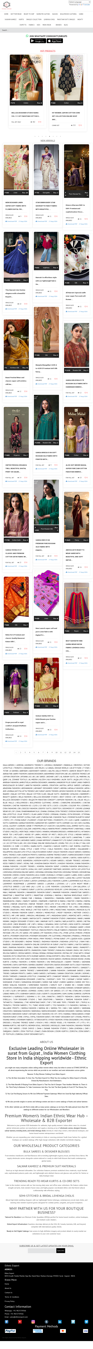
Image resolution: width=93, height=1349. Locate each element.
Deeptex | (57, 808)
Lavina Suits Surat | (21, 881)
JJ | (5, 843)
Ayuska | (49, 765)
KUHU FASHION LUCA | (30, 875)
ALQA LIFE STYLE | (82, 779)
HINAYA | (46, 831)
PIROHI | (80, 933)
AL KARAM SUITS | (68, 776)
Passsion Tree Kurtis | (79, 930)
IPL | (16, 837)
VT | (79, 1022)
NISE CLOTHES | (62, 924)
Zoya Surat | (84, 1031)
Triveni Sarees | (20, 1005)
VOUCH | (40, 1022)
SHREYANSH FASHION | (39, 985)
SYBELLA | (8, 999)
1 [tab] (35, 136)
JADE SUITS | (67, 837)
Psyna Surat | (60, 938)
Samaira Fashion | (12, 967)
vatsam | (33, 1014)
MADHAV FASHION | (18, 892)
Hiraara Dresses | (58, 831)
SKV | (8, 990)
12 (65, 752)
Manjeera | (50, 898)
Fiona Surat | (21, 820)
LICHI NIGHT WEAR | (80, 883)
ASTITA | (18, 791)
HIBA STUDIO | (36, 831)
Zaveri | (17, 1031)
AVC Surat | (41, 791)
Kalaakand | (84, 849)
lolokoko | (67, 886)
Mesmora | (85, 907)
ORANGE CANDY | (77, 927)
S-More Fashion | (38, 962)
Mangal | (40, 898)
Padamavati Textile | (29, 930)
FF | (13, 820)
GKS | (80, 823)
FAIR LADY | (36, 817)
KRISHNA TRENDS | (71, 872)
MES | (77, 907)
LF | (68, 883)
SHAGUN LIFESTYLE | (28, 976)
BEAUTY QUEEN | (11, 797)
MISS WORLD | (27, 909)
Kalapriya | (8, 852)
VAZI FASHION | (44, 1014)
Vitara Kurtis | (42, 1019)
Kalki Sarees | (76, 852)
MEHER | (54, 907)
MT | (49, 915)
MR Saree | (21, 915)
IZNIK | (58, 837)
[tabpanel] (27, 94)
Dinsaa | (52, 811)
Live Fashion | (53, 886)
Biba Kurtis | (84, 797)
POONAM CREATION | (20, 935)
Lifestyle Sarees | (12, 886)
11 (61, 752)
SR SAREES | (56, 990)
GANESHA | (14, 823)
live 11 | (41, 886)
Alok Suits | (68, 779)
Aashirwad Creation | (54, 773)
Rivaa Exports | (54, 956)
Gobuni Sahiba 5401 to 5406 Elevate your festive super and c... (45, 719)
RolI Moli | (67, 956)
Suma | (71, 993)
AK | (35, 776)
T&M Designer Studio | (25, 999)
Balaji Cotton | (19, 794)
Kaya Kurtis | (84, 857)
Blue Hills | (84, 800)
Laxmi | (65, 881)
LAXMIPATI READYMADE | (15, 883)
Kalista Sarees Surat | (43, 852)
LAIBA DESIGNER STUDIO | (54, 878)
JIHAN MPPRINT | (44, 840)
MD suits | (72, 904)
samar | (25, 967)
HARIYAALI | (80, 828)
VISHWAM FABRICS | (26, 1019)
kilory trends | (28, 866)
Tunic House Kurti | (43, 1005)
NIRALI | (41, 924)
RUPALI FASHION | (20, 962)
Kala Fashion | (56, 849)
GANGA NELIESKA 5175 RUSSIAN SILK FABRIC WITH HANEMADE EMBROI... (76, 383)
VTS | (84, 1022)
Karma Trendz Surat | (57, 854)
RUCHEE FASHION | (40, 959)
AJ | (31, 776)
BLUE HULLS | (9, 802)
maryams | (44, 901)
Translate (86, 4)
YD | (6, 1028)
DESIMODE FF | (69, 808)
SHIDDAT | (52, 979)
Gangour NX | (41, 823)
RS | (19, 959)
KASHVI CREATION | (37, 857)
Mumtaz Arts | (76, 915)
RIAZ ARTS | (79, 953)
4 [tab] (46, 136)
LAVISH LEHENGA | (39, 881)
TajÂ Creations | (46, 999)
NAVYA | (58, 921)
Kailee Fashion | (11, 849)
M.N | (82, 889)
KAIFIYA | (86, 846)
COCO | (56, 805)
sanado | (51, 967)
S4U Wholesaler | (56, 962)
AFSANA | (25, 776)
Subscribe (60, 1251)
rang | (30, 947)
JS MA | (77, 843)
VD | (53, 1014)
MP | (14, 915)
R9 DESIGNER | (19, 941)
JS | (71, 843)
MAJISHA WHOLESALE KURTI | (77, 895)
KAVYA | (74, 857)
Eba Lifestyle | (10, 814)
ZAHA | (40, 1028)
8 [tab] (60, 136)
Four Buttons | (46, 820)
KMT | (41, 869)
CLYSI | (36, 805)
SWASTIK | (52, 996)
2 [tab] (38, 136)
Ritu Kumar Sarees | (37, 956)
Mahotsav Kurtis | (24, 895)
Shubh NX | (71, 985)
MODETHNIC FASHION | (66, 909)
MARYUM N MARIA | (58, 901)
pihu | (56, 933)
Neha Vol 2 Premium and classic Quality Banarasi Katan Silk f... (15, 638)
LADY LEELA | (25, 878)
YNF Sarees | (15, 1028)
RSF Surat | (26, 959)
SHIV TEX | (62, 979)
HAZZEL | (15, 831)
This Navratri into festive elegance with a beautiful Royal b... (15, 293)
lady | (16, 878)
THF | (49, 1002)
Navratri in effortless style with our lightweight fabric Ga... (46, 281)
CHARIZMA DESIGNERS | (72, 802)
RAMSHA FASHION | (18, 947)
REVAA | (36, 953)
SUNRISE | (78, 993)
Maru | (19, 901)
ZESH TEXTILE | (28, 1031)
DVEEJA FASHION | (77, 811)
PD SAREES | (35, 933)
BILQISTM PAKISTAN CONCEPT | (43, 800)
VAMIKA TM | (57, 1008)
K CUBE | (17, 846)
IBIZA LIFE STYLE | (66, 834)
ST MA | (69, 990)
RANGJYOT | (85, 947)
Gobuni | (22, 826)
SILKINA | (62, 988)
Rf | (72, 953)
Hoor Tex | (8, 834)
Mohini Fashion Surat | (24, 912)
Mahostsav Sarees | (80, 892)
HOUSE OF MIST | (50, 834)
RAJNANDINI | (18, 944)
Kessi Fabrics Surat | (13, 863)
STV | (18, 993)
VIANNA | (67, 1014)
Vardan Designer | (67, 1011)
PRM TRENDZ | (47, 938)
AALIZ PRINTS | (63, 771)
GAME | (77, 820)
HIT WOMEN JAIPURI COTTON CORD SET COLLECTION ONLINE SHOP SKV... (25, 116)
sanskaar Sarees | (76, 970)
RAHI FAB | (85, 941)
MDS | (81, 904)
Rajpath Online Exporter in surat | (42, 944)
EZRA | (28, 817)
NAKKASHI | (72, 918)
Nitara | (33, 927)
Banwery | (85, 794)
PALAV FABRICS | (61, 930)
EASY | (87, 811)
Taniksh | (60, 999)
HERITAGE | (24, 831)
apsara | (86, 785)
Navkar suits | (48, 921)
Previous (5, 94)
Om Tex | (65, 927)
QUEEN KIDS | (77, 938)
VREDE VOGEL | (57, 1022)
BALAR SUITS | (54, 794)
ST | (64, 990)
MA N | (87, 889)
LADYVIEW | (36, 878)
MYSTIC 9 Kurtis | (11, 918)
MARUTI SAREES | (31, 901)
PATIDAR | (7, 933)
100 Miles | (40, 768)
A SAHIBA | (15, 771)
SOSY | (48, 990)
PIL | (61, 933)
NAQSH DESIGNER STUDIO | (23, 921)
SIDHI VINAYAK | (51, 988)
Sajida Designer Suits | (65, 964)
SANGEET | (85, 967)
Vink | (21, 1017)
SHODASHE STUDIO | (12, 982)
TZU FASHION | (59, 1005)
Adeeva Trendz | (80, 773)
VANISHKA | (36, 1011)
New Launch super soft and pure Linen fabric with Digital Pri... (46, 631)
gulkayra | (61, 826)
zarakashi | (29, 768)
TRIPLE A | (85, 1002)
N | (21, 918)
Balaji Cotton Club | (37, 794)
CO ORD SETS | (46, 805)
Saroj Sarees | (40, 973)
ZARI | (87, 1028)
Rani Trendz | (49, 950)
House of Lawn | (33, 834)
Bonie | (57, 802)
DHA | (19, 811)
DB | (20, 808)
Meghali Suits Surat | (23, 907)
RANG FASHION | (41, 947)
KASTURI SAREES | (54, 857)
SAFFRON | (23, 964)
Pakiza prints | (47, 930)
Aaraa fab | (8, 773)
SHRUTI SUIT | (57, 985)
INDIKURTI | (8, 837)
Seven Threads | (11, 976)
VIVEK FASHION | (56, 1019)
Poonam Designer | (39, 935)
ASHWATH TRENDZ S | (35, 765)
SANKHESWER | (43, 970)
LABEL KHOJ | (78, 875)
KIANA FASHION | (82, 863)
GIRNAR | (67, 823)
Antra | (64, 785)
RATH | (87, 950)
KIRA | (32, 869)
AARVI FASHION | (21, 773)
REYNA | (66, 953)
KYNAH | (60, 875)
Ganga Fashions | (27, 823)
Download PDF (12, 221)
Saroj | (30, 973)
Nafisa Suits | (36, 918)
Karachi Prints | (30, 854)
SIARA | (26, 988)
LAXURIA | (51, 883)
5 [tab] (49, 136)
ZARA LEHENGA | (77, 1028)
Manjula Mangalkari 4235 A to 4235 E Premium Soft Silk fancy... (46, 368)
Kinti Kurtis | (22, 869)
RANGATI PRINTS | (57, 947)
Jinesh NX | (79, 840)
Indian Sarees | (82, 834)
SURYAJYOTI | (21, 996)
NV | (53, 927)
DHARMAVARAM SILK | (31, 811)
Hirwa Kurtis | (74, 831)
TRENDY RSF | (74, 1002)
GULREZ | (20, 828)
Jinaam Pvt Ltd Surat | (63, 840)
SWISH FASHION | (82, 996)
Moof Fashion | (65, 912)
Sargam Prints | (19, 973)
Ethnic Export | (17, 817)
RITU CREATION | (19, 956)
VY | (88, 1022)
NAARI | (26, 918)
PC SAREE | (25, 933)
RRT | (14, 959)
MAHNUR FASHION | (62, 892)
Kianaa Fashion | (11, 866)
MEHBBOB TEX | (42, 907)
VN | (82, 1019)
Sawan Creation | (66, 973)
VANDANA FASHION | (22, 1011)
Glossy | (14, 826)
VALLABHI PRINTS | (12, 1008)
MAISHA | (59, 895)
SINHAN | (70, 988)
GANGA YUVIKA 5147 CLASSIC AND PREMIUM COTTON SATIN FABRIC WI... (16, 553)
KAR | (19, 854)
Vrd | (47, 1022)
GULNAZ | (11, 828)
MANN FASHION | (82, 898)
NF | (30, 924)
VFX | (61, 1014)
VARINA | (79, 1011)
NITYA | (40, 927)
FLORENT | (33, 820)
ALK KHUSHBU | (54, 779)
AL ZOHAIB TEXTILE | (19, 779)
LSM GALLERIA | (80, 886)
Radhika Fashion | (51, 941)
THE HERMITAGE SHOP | (36, 1002)
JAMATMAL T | (79, 837)
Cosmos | (86, 805)
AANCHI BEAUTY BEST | (80, 771)
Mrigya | (31, 915)
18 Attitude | (76, 768)
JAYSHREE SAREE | (29, 840)
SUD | (39, 993)
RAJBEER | (7, 944)
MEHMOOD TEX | (66, 907)
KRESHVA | (8, 872)
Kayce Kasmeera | (25, 860)
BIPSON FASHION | (65, 800)
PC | (18, 933)
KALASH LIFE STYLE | (23, 852)
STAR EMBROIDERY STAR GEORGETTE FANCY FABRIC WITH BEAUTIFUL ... (46, 206)
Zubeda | (19, 1034)
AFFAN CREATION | (12, 776)
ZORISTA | (74, 1031)
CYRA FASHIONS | (10, 808)
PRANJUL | (77, 935)
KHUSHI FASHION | (66, 863)
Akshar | (51, 776)
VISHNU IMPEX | (10, 1019)
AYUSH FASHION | (67, 791)
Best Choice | (67, 797)
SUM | (65, 993)
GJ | (72, 823)
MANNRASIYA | (9, 901)
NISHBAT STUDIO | (21, 927)
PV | (69, 938)
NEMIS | (80, 921)
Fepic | (7, 820)
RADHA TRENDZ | (34, 941)
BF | (76, 797)
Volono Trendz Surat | (24, 1022)
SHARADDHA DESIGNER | (26, 979)
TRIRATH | (18, 768)
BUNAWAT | (59, 765)
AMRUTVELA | (26, 782)
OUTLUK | (15, 930)
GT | (46, 826)
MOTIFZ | (7, 915)
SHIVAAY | (72, 979)
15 (79, 752)
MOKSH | (40, 912)
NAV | (38, 921)
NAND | (81, 918)
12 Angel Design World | (58, 768)
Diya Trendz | (62, 811)
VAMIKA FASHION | (30, 1008)
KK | (37, 869)
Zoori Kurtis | (62, 1031)
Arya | (87, 788)
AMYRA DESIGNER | (40, 782)
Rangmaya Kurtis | (23, 950)
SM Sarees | (23, 990)
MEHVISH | (79, 765)
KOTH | (75, 869)
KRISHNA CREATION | (54, 872)
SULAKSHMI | (56, 993)
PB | (14, 933)
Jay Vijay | (16, 840)
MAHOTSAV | (9, 895)
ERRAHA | (55, 814)
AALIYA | (52, 771)
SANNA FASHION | (58, 970)
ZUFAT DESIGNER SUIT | (34, 1034)
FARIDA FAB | (48, 817)
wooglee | (56, 1025)
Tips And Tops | (60, 1002)
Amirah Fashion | (11, 782)
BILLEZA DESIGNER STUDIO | (16, 800)
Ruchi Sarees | (56, 959)
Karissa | (43, 854)
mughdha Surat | (60, 915)
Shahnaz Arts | (45, 976)
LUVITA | (40, 889)
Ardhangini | (27, 788)
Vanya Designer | (49, 1011)
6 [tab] (53, 136)
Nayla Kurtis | (69, 921)
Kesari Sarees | (58, 860)
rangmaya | (8, 950)
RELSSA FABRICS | (11, 953)
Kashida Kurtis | (12, 857)
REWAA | (43, 953)
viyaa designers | (72, 1019)
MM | (52, 909)
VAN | (66, 1008)
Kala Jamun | (9, 765)
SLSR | (14, 990)
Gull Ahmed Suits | (76, 826)
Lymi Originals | (72, 889)
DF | (14, 811)
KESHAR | (86, 860)
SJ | (4, 990)
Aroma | (64, 788)
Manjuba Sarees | (65, 898)
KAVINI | (66, 857)
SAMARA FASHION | (38, 967)
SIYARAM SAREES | (82, 988)
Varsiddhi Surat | (20, 1014)
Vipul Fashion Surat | (41, 1017)
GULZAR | (28, 828)
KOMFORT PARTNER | (53, 869)
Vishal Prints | (83, 1017)
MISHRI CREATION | (12, 909)
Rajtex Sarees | (82, 944)
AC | (70, 773)
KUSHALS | (51, 875)
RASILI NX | (79, 950)
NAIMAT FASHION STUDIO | (55, 918)
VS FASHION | (70, 1022)
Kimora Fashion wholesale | (75, 866)
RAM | (6, 947)
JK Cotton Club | (15, 843)
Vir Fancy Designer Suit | (64, 1017)
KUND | (43, 875)
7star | (6, 771)
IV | (53, 837)
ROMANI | (76, 956)
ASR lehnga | (9, 791)
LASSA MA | (71, 878)
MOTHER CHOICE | (82, 912)
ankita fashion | (34, 785)
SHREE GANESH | (67, 982)
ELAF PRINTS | (24, 814)
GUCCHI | (52, 826)
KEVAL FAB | (29, 863)
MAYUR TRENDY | (37, 904)
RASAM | (70, 950)
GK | (76, 823)
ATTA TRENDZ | (29, 791)
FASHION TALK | (61, 817)
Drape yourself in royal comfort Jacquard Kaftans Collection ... (15, 725)
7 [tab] (57, 136)
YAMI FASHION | (68, 1025)
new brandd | (21, 924)
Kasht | (24, 857)
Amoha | (21, 765)
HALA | (45, 828)
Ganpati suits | (55, 823)
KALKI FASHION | (61, 852)
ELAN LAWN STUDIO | (41, 814)
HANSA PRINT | (68, 828)
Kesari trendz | (74, 860)
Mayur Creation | (20, 904)
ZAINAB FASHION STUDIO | (56, 1028)
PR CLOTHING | (56, 935)
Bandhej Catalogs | (70, 794)
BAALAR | (86, 791)
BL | (76, 800)
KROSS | (16, 875)
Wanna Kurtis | (10, 1025)
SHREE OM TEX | (82, 982)
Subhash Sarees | (29, 993)
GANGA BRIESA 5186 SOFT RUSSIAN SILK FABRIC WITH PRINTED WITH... (46, 456)
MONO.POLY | (51, 912)
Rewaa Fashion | (55, 953)
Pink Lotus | (70, 933)
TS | (31, 1005)
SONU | (41, 990)
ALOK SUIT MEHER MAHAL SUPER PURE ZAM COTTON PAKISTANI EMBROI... (76, 468)
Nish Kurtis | (75, 924)
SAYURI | (79, 973)
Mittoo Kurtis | (42, 909)
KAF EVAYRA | (76, 846)
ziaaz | (38, 1031)
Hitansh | (85, 831)
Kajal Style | (27, 849)
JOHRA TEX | (64, 843)
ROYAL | (84, 956)
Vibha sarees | (78, 1014)
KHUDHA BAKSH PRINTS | (46, 863)
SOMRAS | (33, 990)
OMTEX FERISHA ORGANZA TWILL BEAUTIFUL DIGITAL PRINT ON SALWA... (16, 468)
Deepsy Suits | (46, 808)
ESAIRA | (64, 814)
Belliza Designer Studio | (47, 797)
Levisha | (61, 883)
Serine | (86, 973)
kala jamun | (71, 849)
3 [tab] (42, 136)
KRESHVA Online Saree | (24, 872)
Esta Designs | (75, 814)
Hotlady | (19, 834)
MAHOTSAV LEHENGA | (44, 895)
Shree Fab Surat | (51, 982)
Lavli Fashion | (54, 881)
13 (70, 752)
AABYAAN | (24, 771)
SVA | (44, 996)
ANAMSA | (52, 782)
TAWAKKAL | (19, 1002)
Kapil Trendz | (10, 854)
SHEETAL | (42, 979)
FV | (67, 820)
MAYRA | (80, 901)
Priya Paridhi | (21, 938)
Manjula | (69, 765)
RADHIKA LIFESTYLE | (70, 941)
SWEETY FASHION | (66, 996)
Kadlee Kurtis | (62, 846)
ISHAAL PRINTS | (43, 837)
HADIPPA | (37, 828)
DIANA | (44, 811)
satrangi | (52, 973)
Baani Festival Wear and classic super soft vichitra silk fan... (15, 381)
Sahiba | (32, 964)
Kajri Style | (41, 849)
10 (56, 752)
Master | (71, 901)
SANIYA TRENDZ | (28, 970)
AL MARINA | (82, 776)
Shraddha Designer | (32, 982)
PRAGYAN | (67, 935)
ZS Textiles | (9, 1034)
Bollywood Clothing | (41, 802)
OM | (58, 927)
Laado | (68, 875)
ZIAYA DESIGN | (48, 1031)
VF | (56, 1014)
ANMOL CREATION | (51, 785)
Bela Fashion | (26, 797)
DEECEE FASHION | (30, 808)
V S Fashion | (73, 1005)
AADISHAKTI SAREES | (38, 771)
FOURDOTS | (59, 820)
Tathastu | (8, 1002)
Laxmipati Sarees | (36, 883)
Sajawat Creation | (45, 964)
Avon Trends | (53, 791)
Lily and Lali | (29, 886)
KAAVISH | (49, 846)
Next (90, 94)
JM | (26, 843)
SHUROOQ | (18, 988)
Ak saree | (42, 776)
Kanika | (86, 852)
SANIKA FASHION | (11, 970)
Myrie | (86, 915)
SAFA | (16, 964)
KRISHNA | (40, 872)
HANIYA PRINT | (55, 828)
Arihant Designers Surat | (47, 788)
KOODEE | (67, 869)
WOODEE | (46, 1025)
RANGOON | (37, 950)
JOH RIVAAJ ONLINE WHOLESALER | (43, 843)
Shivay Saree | (83, 979)
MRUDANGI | (41, 915)
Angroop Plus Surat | (67, 782)
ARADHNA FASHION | (12, 788)
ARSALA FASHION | (76, 788)
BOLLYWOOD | (23, 802)
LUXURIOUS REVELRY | (54, 889)
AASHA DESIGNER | (36, 773)
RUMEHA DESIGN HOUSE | (74, 959)
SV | (40, 996)
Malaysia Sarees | (12, 898)
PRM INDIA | (34, 938)
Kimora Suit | (9, 869)
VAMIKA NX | (45, 1008)
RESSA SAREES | (25, 953)
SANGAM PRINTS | (72, 967)
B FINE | (78, 791)
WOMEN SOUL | (35, 1025)
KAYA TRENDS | (10, 860)
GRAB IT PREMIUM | (35, 826)
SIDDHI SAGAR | (37, 988)
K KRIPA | (26, 846)
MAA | (6, 892)
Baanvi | (7, 794)
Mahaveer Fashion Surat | (40, 892)
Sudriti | (46, 993)
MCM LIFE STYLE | (53, 904)
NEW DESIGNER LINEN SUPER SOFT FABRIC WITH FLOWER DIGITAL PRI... (15, 206)
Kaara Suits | (37, 846)
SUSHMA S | (32, 996)
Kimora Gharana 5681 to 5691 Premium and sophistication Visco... (75, 208)
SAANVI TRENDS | (73, 962)
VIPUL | (27, 1017)
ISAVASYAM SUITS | (27, 837)
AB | (67, 773)
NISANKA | (50, 924)
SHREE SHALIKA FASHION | (16, 985)
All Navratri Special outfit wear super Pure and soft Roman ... (76, 296)
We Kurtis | (23, 1025)
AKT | (57, 776)
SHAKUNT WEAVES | (62, 976)
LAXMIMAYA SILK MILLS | (79, 881)
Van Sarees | (75, 1008)
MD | (64, 904)
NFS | (35, 924)
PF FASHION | (47, 933)
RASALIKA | (61, 950)
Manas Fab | (28, 898)
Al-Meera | (34, 779)
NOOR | (48, 927)
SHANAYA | (75, 976)
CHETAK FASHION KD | (23, 805)
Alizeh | (43, 779)
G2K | (71, 820)
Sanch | (60, 967)
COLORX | (64, 805)
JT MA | (83, 843)
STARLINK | (78, 990)
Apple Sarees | (75, 785)
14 (74, 752)
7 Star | (86, 768)
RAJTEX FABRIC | (67, 944)
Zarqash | (8, 1031)
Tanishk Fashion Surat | (78, 999)
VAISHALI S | (85, 1005)
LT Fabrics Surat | (27, 889)
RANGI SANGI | (73, 947)
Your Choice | (29, 1028)
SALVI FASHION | (83, 964)
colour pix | (75, 805)
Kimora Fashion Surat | (49, 866)
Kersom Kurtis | (42, 860)
